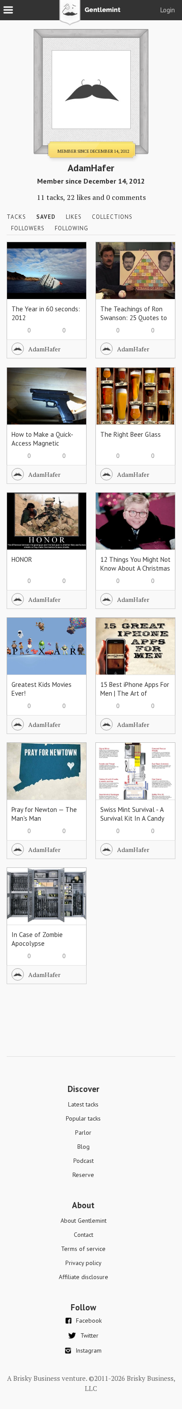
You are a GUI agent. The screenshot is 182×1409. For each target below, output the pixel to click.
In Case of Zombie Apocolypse (37, 939)
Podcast (83, 1161)
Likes (74, 217)
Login (167, 10)
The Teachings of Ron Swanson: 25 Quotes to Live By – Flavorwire (133, 318)
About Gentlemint (83, 1221)
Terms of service (83, 1249)
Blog (83, 1147)
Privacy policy (83, 1263)
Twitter (89, 1335)
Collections (112, 217)
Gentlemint (91, 16)
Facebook (89, 1320)
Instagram (89, 1350)
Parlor (83, 1132)
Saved (46, 217)
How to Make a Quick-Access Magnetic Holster (42, 443)
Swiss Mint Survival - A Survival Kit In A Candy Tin (132, 818)
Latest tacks (83, 1104)
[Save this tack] (71, 272)
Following (71, 228)
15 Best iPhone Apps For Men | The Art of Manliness (134, 693)
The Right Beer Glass (130, 434)
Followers (28, 228)
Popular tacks (83, 1118)
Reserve (83, 1175)
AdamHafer (44, 349)
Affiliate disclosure (83, 1277)
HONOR (21, 559)
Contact (83, 1235)
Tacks (16, 217)
